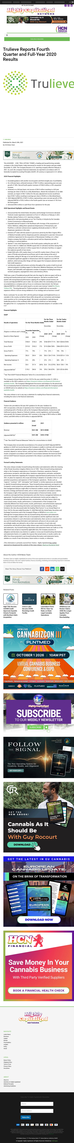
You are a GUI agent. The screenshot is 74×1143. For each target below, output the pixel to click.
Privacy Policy (7, 1066)
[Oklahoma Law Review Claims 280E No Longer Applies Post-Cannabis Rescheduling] (67, 599)
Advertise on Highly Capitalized (12, 1082)
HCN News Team (10, 145)
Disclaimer (7, 1068)
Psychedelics (7, 1042)
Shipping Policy (8, 1062)
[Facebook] (42, 569)
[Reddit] (47, 569)
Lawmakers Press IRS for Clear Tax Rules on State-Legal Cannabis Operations (47, 611)
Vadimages (54, 1141)
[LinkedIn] (52, 569)
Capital (5, 1038)
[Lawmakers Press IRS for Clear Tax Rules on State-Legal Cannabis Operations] (48, 599)
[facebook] (66, 6)
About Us (6, 1080)
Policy (5, 1046)
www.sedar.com (51, 512)
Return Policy (7, 1060)
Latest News (7, 1034)
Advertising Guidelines (10, 1086)
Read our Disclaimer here (50, 545)
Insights (6, 1044)
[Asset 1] (31, 8)
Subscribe (25, 1117)
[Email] (62, 569)
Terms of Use (7, 1064)
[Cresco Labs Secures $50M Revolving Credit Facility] (29, 599)
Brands (6, 1040)
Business (6, 1036)
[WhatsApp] (57, 569)
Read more (51, 1133)
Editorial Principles (9, 1084)
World (5, 1048)
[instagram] (69, 6)
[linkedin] (72, 6)
